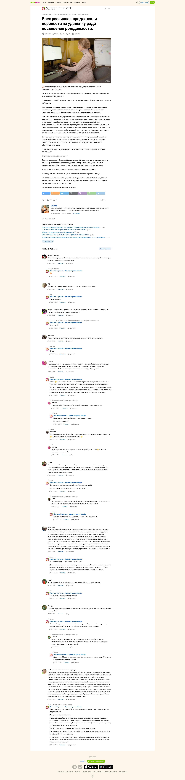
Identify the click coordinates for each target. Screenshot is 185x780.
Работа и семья (83, 14)
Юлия (50, 462)
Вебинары (77, 2)
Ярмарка (51, 2)
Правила (77, 771)
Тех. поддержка (86, 771)
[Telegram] (100, 193)
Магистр (51, 335)
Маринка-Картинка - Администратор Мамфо (66, 271)
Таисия (50, 606)
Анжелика (51, 527)
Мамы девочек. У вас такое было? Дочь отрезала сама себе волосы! (65, 235)
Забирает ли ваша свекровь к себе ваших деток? (58, 232)
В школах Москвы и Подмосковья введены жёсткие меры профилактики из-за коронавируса (73, 237)
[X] (73, 193)
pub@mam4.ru (123, 771)
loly (49, 284)
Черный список (97, 771)
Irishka (50, 580)
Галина (50, 361)
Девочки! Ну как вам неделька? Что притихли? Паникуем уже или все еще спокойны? (71, 227)
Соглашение (69, 771)
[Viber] (82, 193)
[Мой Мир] (64, 193)
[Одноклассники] (55, 193)
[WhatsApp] (91, 193)
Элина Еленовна (53, 255)
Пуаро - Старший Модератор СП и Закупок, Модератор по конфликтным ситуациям (78, 310)
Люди (84, 2)
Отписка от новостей (110, 771)
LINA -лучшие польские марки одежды (62, 670)
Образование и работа (60, 14)
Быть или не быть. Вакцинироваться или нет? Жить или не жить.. (64, 230)
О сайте (82, 761)
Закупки (58, 2)
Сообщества (67, 2)
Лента (44, 2)
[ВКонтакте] (46, 193)
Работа (73, 14)
